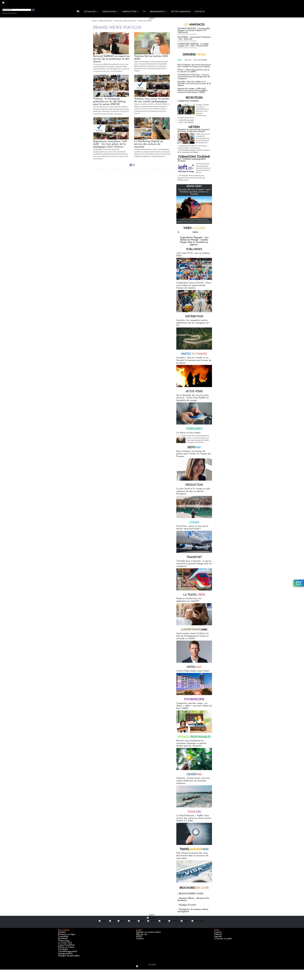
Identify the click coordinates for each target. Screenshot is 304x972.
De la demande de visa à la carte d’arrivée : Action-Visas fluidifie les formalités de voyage (192, 398)
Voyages (194, 737)
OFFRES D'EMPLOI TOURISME (187, 34)
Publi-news (194, 249)
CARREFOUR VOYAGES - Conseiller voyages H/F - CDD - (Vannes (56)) (193, 45)
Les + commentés (200, 60)
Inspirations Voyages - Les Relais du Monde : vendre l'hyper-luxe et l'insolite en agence (194, 241)
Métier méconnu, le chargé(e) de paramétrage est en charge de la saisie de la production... (203, 138)
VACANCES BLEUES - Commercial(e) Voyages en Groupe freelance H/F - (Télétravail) (194, 30)
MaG (194, 629)
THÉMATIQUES (110, 12)
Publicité (218, 934)
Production (194, 485)
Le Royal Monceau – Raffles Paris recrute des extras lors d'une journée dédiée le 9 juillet (193, 818)
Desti (194, 447)
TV (144, 12)
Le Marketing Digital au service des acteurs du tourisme (148, 144)
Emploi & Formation (105, 21)
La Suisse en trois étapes (188, 433)
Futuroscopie (194, 699)
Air (194, 522)
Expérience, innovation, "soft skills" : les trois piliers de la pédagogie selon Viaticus (110, 144)
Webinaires (194, 429)
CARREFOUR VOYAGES (188, 101)
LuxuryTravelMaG (66, 945)
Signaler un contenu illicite (148, 932)
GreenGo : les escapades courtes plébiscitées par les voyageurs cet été (192, 323)
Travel (194, 812)
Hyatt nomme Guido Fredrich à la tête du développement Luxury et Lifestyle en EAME (192, 636)
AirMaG (61, 932)
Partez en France (66, 947)
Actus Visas (194, 391)
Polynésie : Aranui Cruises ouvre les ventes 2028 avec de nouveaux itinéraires (193, 780)
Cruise (194, 774)
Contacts (200, 12)
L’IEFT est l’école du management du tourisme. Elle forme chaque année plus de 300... (203, 168)
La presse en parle (223, 939)
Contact (218, 932)
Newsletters (130, 12)
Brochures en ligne (66, 934)
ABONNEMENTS (158, 12)
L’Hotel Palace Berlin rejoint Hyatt (192, 671)
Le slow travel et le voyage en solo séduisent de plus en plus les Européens (193, 491)
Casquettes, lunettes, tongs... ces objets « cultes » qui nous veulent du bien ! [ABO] (194, 706)
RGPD (139, 937)
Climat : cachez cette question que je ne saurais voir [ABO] (193, 71)
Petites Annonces (180, 12)
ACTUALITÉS (91, 12)
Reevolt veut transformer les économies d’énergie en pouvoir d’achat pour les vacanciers (191, 743)
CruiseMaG (63, 937)
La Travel (194, 595)
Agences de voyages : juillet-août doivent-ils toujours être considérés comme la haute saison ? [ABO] (192, 90)
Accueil (94, 21)
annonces (194, 24)
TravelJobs (63, 949)
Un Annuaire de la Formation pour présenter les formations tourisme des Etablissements (191, 178)
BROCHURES (194, 888)
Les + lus (188, 60)
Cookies (140, 939)
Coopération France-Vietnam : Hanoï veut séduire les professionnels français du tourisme (193, 285)
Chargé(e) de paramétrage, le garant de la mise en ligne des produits (193, 130)
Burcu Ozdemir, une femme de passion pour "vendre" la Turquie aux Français (194, 66)
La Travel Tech (65, 943)
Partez (194, 354)
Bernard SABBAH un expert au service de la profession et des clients (111, 59)
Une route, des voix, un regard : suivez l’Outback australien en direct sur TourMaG (194, 192)
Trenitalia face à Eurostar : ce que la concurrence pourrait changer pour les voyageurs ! (194, 77)
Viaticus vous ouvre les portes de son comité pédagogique (151, 100)
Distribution (194, 316)
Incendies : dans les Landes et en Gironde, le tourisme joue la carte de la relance (194, 83)
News (180, 60)
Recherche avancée (9, 13)
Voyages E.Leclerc (187, 905)
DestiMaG (63, 939)
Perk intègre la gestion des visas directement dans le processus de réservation (192, 855)
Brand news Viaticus (145, 21)
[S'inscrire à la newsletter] (298, 583)
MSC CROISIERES (186, 122)
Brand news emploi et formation (125, 21)
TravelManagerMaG (67, 951)
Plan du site (141, 934)
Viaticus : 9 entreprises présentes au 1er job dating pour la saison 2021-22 (109, 101)
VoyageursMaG (65, 954)
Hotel (194, 667)
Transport (194, 557)
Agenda (218, 937)
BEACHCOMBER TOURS (191, 894)
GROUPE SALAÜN (186, 120)
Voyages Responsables (69, 956)
